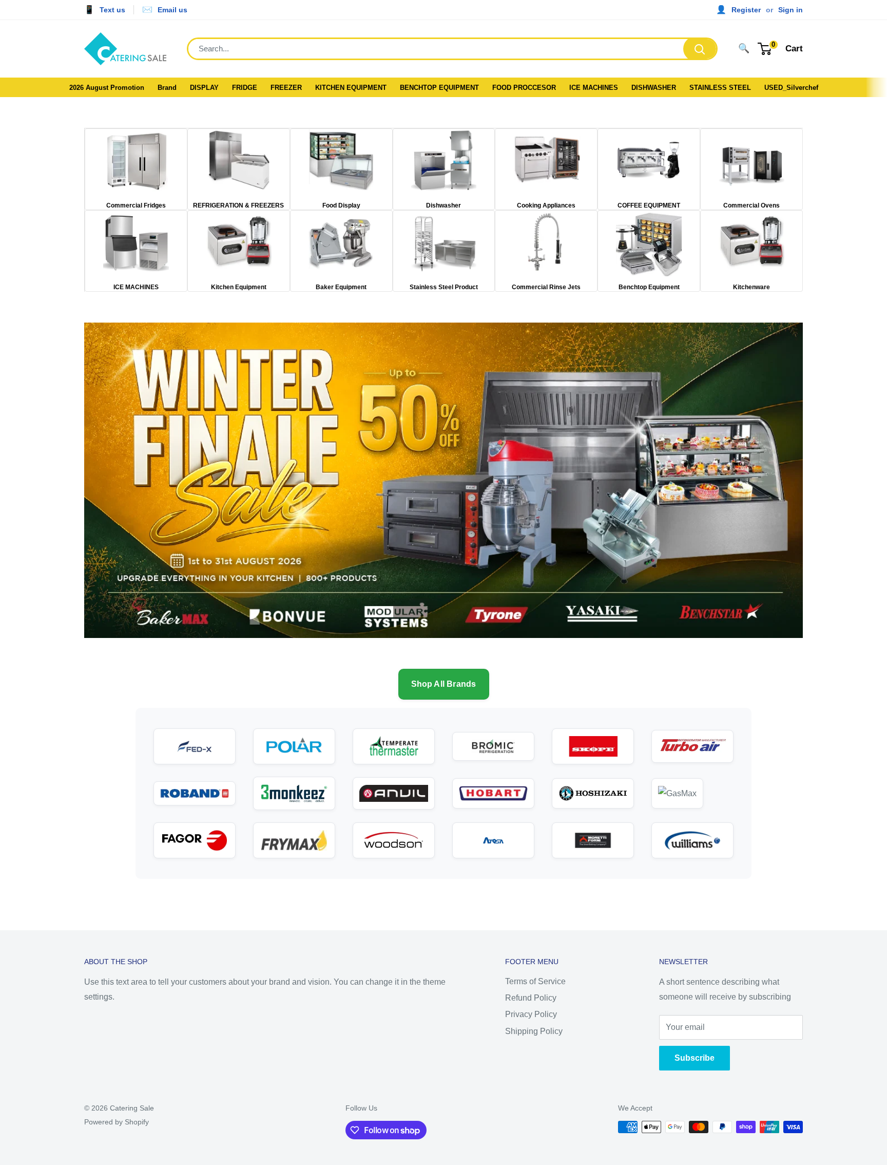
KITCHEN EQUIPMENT (351, 87)
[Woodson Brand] (394, 840)
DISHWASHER (653, 87)
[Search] (699, 48)
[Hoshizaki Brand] (593, 793)
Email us (172, 10)
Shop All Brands (443, 684)
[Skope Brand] (593, 746)
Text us (112, 10)
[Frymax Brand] (294, 840)
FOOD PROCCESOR (524, 87)
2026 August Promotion (106, 87)
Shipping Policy (534, 1031)
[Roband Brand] (194, 793)
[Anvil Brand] (394, 793)
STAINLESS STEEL (720, 87)
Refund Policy (530, 997)
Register (746, 10)
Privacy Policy (531, 1014)
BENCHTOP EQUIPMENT (439, 87)
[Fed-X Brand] (194, 746)
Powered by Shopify (116, 1122)
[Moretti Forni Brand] (593, 840)
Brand (167, 87)
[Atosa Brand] (493, 840)
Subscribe (694, 1058)
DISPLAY (204, 87)
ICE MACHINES (593, 87)
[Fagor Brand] (194, 840)
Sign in (790, 10)
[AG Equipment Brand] (692, 793)
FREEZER (286, 87)
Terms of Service (535, 981)
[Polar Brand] (294, 746)
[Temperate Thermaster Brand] (394, 746)
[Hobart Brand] (493, 793)
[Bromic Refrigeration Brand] (493, 746)
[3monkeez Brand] (294, 793)
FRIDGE (244, 87)
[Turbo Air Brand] (692, 746)
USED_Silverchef (791, 87)
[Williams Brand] (692, 840)
